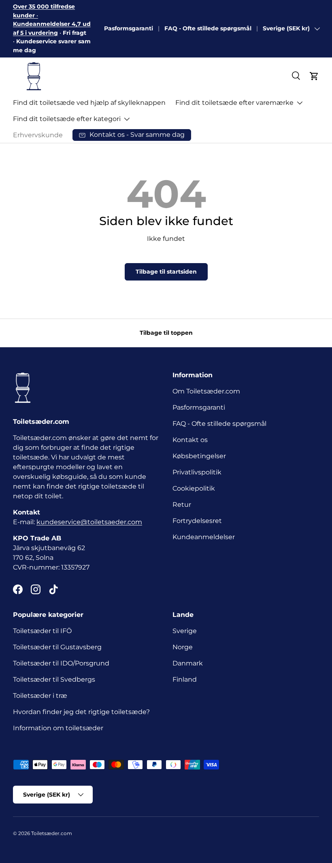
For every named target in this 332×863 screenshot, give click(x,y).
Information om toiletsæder (58, 728)
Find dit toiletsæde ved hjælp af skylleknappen (89, 102)
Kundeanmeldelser (203, 537)
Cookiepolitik (193, 488)
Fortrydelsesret (197, 521)
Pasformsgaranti (128, 28)
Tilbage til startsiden (166, 271)
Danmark (187, 663)
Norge (182, 647)
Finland (184, 679)
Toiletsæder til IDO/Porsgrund (61, 663)
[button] (314, 76)
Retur (181, 504)
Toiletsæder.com (51, 833)
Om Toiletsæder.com (206, 391)
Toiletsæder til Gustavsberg (57, 647)
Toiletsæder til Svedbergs (54, 679)
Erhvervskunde (38, 135)
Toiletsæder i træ (40, 695)
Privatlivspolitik (196, 472)
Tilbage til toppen (166, 332)
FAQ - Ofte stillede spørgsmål (207, 28)
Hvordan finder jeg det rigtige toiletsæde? (81, 712)
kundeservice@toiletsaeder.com (89, 522)
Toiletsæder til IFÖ (42, 631)
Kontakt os (190, 440)
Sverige (184, 631)
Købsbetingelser (199, 456)
